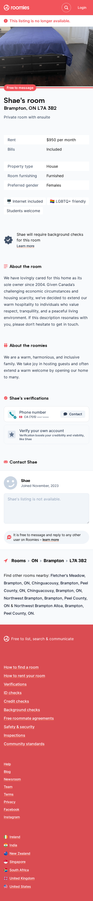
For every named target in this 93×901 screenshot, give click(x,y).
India (13, 845)
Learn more (25, 246)
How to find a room (21, 667)
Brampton (15, 108)
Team (8, 787)
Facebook (11, 809)
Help (7, 764)
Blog (7, 772)
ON (33, 108)
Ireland (15, 837)
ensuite (43, 117)
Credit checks (16, 701)
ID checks (13, 692)
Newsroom (12, 779)
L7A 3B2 (47, 108)
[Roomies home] (16, 7)
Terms (9, 794)
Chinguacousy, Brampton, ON (54, 590)
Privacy (10, 802)
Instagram (12, 817)
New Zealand (20, 853)
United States (20, 886)
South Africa (19, 870)
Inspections (14, 735)
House (52, 166)
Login (82, 7)
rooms (29, 575)
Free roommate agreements (29, 718)
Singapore (18, 862)
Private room (16, 117)
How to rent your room (24, 675)
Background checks (22, 709)
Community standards (24, 743)
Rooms (18, 560)
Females (53, 185)
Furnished (55, 175)
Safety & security (19, 726)
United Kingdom (22, 878)
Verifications (15, 684)
